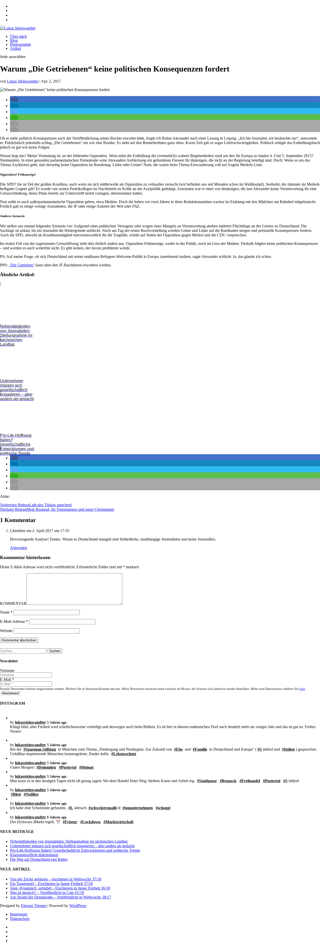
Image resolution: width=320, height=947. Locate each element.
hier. (302, 689)
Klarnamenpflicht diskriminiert (34, 855)
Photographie (20, 44)
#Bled (16, 794)
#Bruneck (228, 781)
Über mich (18, 36)
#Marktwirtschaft (119, 822)
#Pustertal (67, 767)
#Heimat (86, 767)
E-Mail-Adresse (14, 621)
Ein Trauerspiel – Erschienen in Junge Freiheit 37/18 (51, 883)
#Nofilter (31, 794)
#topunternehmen (137, 808)
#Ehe (178, 749)
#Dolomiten (46, 767)
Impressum (18, 914)
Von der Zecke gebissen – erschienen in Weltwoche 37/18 (55, 879)
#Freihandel (250, 781)
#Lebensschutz (123, 754)
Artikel (15, 48)
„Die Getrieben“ (21, 265)
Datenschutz (20, 918)
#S (260, 749)
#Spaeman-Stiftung (40, 749)
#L (70, 808)
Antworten (18, 548)
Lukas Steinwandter (22, 81)
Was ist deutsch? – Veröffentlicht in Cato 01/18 (47, 892)
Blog (14, 40)
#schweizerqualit (102, 808)
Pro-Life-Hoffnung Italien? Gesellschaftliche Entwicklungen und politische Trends (75, 850)
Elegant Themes (33, 905)
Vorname (7, 670)
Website (6, 631)
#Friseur (70, 822)
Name (6, 612)
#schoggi (163, 808)
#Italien (288, 749)
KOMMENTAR (13, 603)
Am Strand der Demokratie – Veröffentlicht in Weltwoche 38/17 (60, 897)
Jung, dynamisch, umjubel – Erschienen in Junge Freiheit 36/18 (60, 888)
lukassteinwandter (30, 722)
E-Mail (7, 679)
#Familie (200, 749)
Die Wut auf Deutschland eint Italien (39, 859)
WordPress (77, 905)
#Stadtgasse (207, 781)
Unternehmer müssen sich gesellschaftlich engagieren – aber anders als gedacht (72, 846)
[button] (14, 100)
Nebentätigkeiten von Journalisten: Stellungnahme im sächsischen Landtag (69, 841)
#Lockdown (90, 822)
